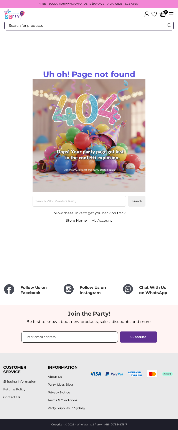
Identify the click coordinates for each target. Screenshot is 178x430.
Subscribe (138, 337)
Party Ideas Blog (60, 384)
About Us (55, 377)
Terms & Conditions (62, 400)
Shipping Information (19, 381)
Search (137, 201)
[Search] (169, 25)
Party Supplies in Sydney (66, 408)
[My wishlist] (154, 14)
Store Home (76, 220)
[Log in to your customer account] (147, 14)
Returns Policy (14, 389)
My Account (101, 220)
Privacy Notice (59, 392)
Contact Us (11, 397)
